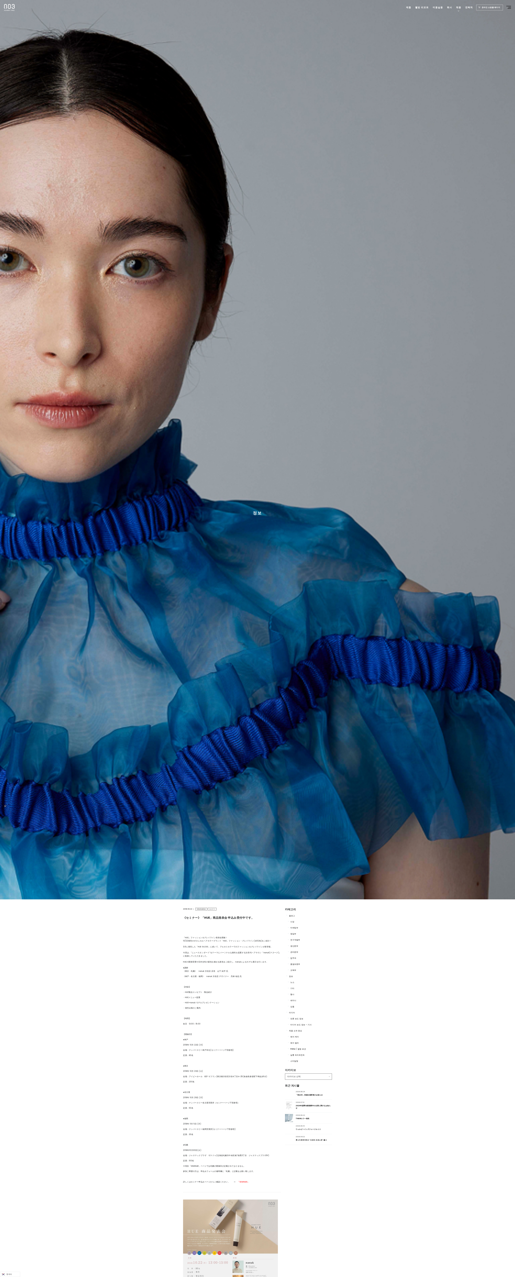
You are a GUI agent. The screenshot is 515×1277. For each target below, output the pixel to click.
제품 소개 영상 (295, 1030)
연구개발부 (295, 940)
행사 (292, 994)
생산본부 (294, 946)
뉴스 (292, 982)
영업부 (293, 933)
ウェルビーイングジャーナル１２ (308, 1129)
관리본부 (294, 952)
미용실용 (438, 7)
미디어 (292, 1012)
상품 (292, 1006)
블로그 (292, 915)
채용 (458, 7)
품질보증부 (295, 964)
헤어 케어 (294, 1036)
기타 (292, 988)
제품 (408, 7)
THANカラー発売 (302, 1118)
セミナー (212, 909)
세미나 (293, 1000)
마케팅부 (294, 927)
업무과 (293, 958)
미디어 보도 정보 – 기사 (301, 1024)
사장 (292, 921)
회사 (449, 7)
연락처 (469, 7)
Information (201, 909)
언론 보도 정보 (296, 1018)
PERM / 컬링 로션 (298, 1049)
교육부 (293, 970)
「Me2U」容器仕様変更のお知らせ (309, 1095)
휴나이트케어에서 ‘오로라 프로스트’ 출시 (311, 1140)
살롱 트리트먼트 (297, 1055)
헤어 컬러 (294, 1043)
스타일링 (294, 1061)
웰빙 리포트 (422, 7)
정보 (291, 976)
